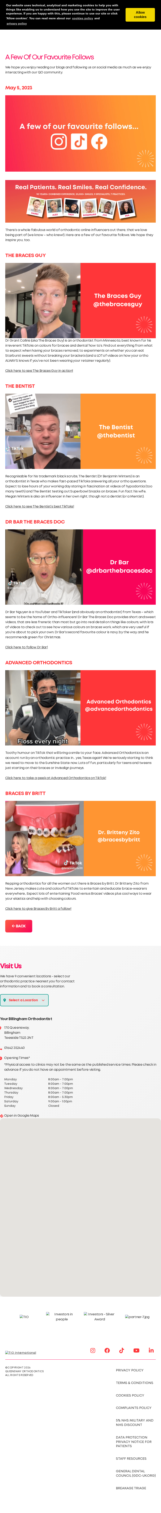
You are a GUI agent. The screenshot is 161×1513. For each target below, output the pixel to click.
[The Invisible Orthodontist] (25, 1352)
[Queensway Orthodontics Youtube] (136, 1350)
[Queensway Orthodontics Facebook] (107, 1350)
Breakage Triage (131, 1488)
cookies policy (82, 18)
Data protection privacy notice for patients (134, 1442)
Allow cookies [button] (140, 15)
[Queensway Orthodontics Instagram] (92, 1350)
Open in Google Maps (21, 1115)
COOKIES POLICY (130, 1395)
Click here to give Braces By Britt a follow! (38, 908)
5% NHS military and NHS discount (134, 1423)
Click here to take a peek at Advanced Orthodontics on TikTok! (55, 778)
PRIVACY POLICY (130, 1370)
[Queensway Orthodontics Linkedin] (151, 1350)
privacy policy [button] (17, 23)
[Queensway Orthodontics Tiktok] (121, 1350)
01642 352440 (14, 1048)
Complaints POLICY (134, 1408)
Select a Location (23, 1000)
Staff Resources (131, 1458)
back (20, 926)
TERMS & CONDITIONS (134, 1383)
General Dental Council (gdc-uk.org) (136, 1473)
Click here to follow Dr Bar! (26, 647)
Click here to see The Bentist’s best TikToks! (39, 506)
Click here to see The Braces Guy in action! (39, 370)
